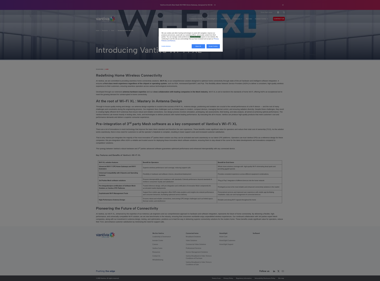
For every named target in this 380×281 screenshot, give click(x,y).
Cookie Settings (166, 46)
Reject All (198, 46)
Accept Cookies (213, 46)
